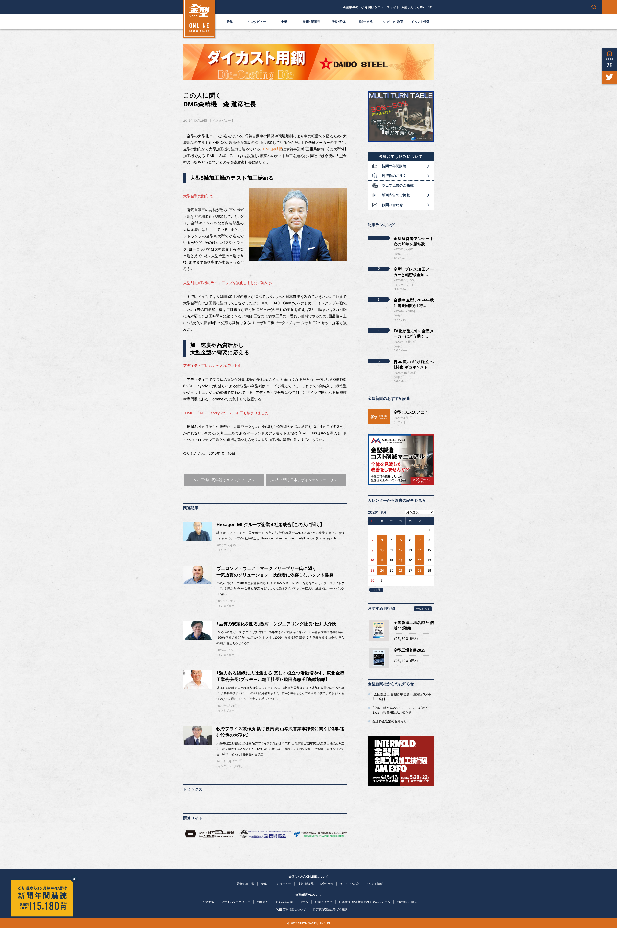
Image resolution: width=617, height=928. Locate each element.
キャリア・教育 (393, 22)
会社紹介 (209, 902)
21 (419, 560)
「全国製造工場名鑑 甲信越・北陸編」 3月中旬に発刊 (401, 696)
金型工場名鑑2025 (409, 650)
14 (419, 550)
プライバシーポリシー (235, 902)
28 (420, 570)
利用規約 (262, 902)
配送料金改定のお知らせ (389, 721)
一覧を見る (422, 608)
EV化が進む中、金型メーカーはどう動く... (414, 333)
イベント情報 (420, 22)
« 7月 (377, 590)
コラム (399, 422)
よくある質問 (284, 902)
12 (400, 550)
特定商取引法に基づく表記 (330, 909)
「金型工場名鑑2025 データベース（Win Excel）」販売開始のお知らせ (399, 710)
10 (382, 550)
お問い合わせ (392, 205)
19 (400, 560)
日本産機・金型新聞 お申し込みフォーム (364, 902)
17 (381, 560)
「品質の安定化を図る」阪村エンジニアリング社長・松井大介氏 (276, 624)
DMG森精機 (272, 149)
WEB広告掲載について (291, 909)
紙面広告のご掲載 (396, 195)
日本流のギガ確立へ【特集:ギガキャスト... (414, 364)
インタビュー (257, 22)
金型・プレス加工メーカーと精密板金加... (414, 272)
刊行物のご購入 (407, 902)
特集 (230, 22)
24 (382, 570)
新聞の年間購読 (394, 166)
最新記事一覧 (245, 884)
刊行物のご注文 (394, 176)
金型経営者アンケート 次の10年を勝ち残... (414, 241)
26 (401, 570)
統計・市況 (366, 22)
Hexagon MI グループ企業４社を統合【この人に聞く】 (269, 524)
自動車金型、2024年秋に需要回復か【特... (414, 302)
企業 (284, 22)
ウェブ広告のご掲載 (398, 185)
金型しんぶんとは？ (411, 412)
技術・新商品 (311, 22)
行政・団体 (338, 22)
